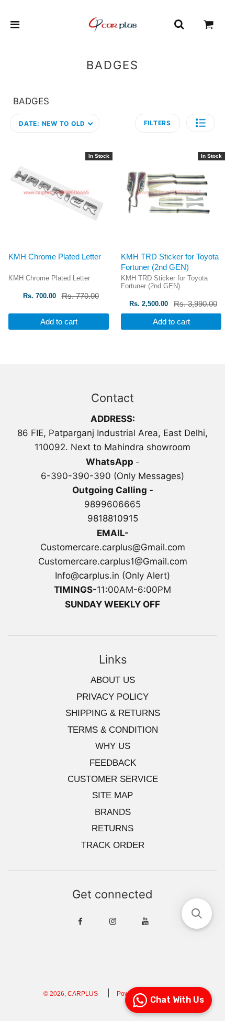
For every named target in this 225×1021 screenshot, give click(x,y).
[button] (200, 123)
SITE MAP (112, 795)
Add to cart (58, 321)
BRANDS (113, 812)
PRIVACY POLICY (112, 697)
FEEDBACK (112, 763)
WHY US (112, 746)
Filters (157, 123)
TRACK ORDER (112, 845)
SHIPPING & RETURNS (112, 713)
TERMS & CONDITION (113, 730)
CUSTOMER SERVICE (113, 779)
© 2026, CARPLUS (70, 993)
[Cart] (208, 24)
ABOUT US (113, 680)
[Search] (179, 24)
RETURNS (112, 828)
